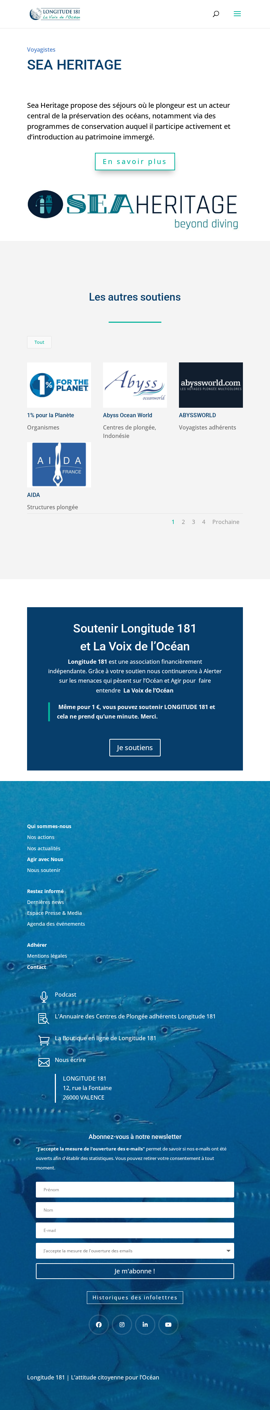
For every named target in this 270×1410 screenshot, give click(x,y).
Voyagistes (41, 49)
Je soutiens (135, 747)
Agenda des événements (56, 923)
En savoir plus (135, 161)
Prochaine (225, 522)
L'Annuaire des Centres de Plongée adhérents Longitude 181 (135, 1016)
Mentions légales (47, 955)
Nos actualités (43, 848)
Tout (39, 342)
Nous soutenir (43, 870)
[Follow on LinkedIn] (145, 1324)
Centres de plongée (129, 427)
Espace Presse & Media (54, 913)
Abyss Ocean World (127, 415)
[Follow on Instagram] (122, 1324)
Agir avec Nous (45, 859)
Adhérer (37, 945)
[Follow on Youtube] (168, 1324)
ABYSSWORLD (197, 415)
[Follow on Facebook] (99, 1324)
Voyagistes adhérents (207, 427)
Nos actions (40, 837)
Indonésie (116, 436)
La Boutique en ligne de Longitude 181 (105, 1038)
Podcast (65, 994)
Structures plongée (52, 507)
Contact (36, 967)
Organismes (43, 427)
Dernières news (45, 902)
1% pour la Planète (50, 415)
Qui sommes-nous (49, 826)
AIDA (33, 495)
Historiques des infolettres (135, 1297)
